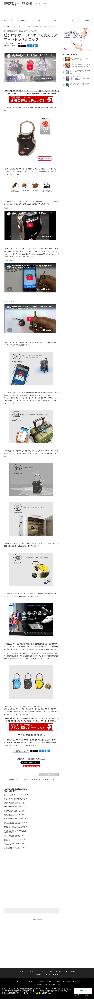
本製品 (7, 644)
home (7, 26)
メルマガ (31, 742)
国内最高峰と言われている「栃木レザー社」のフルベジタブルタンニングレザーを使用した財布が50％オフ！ (16, 831)
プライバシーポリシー (29, 981)
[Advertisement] (47, 11)
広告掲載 (58, 981)
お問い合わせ (49, 981)
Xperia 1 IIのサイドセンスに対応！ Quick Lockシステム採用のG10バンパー (15, 815)
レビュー (39, 20)
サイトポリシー (17, 981)
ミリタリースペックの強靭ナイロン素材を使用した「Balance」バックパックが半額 (15, 799)
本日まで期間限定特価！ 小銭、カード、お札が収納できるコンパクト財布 (15, 848)
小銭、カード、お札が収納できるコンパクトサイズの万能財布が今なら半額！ (16, 836)
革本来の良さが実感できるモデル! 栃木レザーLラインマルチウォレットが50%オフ (15, 827)
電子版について (76, 981)
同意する (83, 991)
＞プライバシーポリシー (83, 995)
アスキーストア (17, 26)
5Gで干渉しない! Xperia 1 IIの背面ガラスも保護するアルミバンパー (16, 795)
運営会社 (40, 981)
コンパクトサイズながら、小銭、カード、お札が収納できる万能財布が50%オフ (16, 823)
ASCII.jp (39, 974)
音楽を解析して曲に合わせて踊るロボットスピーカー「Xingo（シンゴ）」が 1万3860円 (16, 803)
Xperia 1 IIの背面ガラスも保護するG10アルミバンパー (15, 807)
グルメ (50, 971)
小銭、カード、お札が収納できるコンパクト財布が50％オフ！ (16, 844)
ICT (66, 971)
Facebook (23, 742)
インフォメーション (7, 20)
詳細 (38, 993)
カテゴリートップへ (49, 774)
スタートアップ (58, 971)
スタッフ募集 (66, 981)
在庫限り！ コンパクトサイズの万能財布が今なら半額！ (15, 840)
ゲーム (44, 971)
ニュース (55, 20)
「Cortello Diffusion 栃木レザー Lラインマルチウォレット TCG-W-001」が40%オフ (16, 811)
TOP (23, 20)
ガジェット (71, 20)
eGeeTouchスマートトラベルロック (36, 107)
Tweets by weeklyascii (37, 919)
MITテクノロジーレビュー (52, 974)
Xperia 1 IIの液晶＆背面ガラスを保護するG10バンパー (15, 819)
